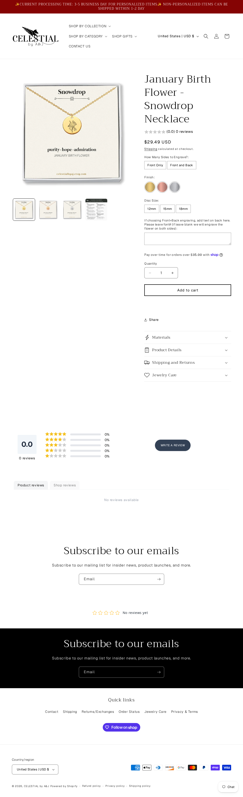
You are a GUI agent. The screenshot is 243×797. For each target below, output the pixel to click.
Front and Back (181, 165)
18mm (183, 209)
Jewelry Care (155, 711)
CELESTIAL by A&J (36, 786)
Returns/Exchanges (98, 711)
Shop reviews (65, 485)
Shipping (150, 149)
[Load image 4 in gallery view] (96, 210)
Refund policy (91, 786)
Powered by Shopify (64, 786)
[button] (89, 26)
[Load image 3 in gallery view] (72, 210)
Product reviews (31, 485)
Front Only (155, 165)
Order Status (129, 711)
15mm (167, 209)
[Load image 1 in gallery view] (24, 210)
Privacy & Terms (184, 711)
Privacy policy (115, 786)
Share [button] (154, 320)
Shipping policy (140, 786)
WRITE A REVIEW (173, 445)
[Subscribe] (159, 579)
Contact (51, 711)
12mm (151, 209)
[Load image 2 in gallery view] (48, 210)
